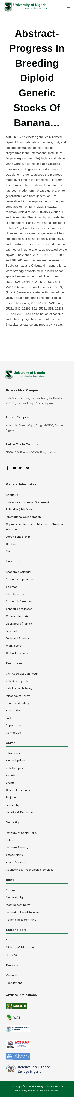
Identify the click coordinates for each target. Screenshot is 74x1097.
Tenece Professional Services (44, 1090)
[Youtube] (16, 468)
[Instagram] (22, 468)
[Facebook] (9, 468)
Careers (12, 965)
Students (13, 561)
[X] (29, 468)
